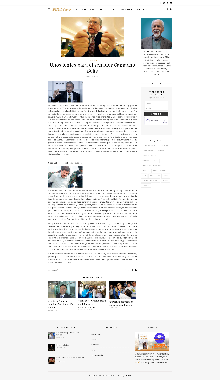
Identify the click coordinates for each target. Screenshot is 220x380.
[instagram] (164, 3)
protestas (155, 176)
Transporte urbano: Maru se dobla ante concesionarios (92, 304)
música (146, 171)
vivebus (146, 185)
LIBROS (101, 9)
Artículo (94, 339)
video (165, 180)
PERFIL (114, 9)
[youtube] (168, 3)
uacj (166, 176)
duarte (161, 151)
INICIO (75, 9)
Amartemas (96, 334)
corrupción (148, 151)
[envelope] (171, 3)
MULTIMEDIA (126, 9)
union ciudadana (151, 180)
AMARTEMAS (88, 9)
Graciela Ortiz (149, 156)
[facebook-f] (161, 3)
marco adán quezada (153, 166)
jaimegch (54, 270)
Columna (92, 61)
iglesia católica (150, 161)
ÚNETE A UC (142, 9)
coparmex (163, 146)
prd (144, 176)
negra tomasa (159, 171)
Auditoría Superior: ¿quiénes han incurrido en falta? (60, 304)
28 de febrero (149, 146)
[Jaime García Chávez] (61, 9)
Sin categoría (97, 355)
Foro (93, 350)
